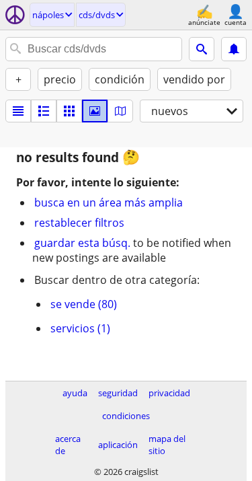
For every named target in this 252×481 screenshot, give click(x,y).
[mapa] (120, 111)
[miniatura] (43, 111)
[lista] (18, 111)
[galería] (95, 111)
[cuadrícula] (69, 111)
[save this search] (234, 49)
